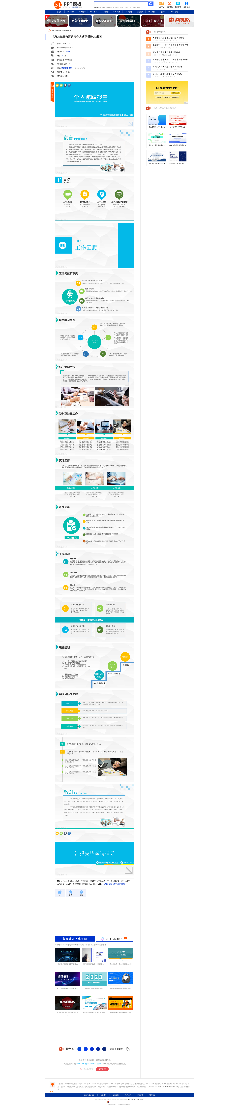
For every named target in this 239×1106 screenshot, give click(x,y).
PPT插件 (151, 12)
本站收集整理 (66, 68)
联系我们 (104, 1095)
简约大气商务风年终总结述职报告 (94, 1012)
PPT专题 (128, 12)
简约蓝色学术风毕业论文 (177, 163)
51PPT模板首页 (89, 1095)
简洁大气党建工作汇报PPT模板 (166, 52)
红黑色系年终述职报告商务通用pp (67, 1013)
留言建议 (116, 1095)
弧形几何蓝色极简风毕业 (157, 163)
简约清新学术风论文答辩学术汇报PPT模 (170, 59)
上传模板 (170, 7)
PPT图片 (82, 12)
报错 (81, 895)
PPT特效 (116, 12)
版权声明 (140, 1095)
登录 (188, 7)
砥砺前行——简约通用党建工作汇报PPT (170, 45)
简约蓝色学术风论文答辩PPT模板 (167, 74)
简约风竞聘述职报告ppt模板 (94, 988)
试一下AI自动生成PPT (114, 939)
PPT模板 (70, 12)
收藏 (70, 895)
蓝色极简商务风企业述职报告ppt (94, 964)
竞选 (121, 7)
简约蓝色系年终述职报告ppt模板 (120, 988)
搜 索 (163, 12)
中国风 (126, 7)
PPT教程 (174, 12)
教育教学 (116, 7)
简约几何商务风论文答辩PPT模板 (167, 66)
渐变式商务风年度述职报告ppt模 (67, 988)
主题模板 (66, 30)
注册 (184, 7)
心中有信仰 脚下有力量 (177, 127)
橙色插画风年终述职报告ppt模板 (120, 1012)
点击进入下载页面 (74, 938)
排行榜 (140, 12)
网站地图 (128, 1095)
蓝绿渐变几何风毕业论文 (157, 145)
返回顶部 (152, 1095)
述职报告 (108, 884)
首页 (53, 30)
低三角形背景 (119, 884)
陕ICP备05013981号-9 (135, 1100)
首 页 (59, 12)
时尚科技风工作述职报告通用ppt (67, 964)
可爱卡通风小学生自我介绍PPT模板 (168, 38)
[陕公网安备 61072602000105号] (119, 1102)
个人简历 (133, 7)
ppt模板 (59, 30)
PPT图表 (93, 12)
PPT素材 (105, 12)
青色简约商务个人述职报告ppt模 (120, 964)
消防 (138, 7)
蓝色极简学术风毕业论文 (157, 127)
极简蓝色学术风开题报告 (177, 145)
